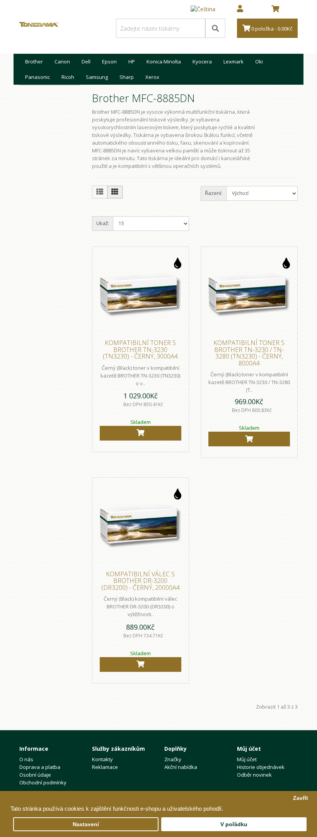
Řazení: (213, 193)
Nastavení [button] (86, 824)
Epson (109, 61)
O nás (26, 759)
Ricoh (67, 76)
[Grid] (115, 192)
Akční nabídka (180, 767)
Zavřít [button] (300, 798)
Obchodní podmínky (42, 782)
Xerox (152, 76)
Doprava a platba (39, 767)
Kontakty (102, 759)
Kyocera (202, 61)
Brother (34, 61)
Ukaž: (102, 223)
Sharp (126, 76)
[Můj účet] (240, 9)
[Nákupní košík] (275, 9)
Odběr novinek (254, 774)
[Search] (215, 28)
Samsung (97, 76)
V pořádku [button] (233, 824)
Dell (86, 61)
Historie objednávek (261, 767)
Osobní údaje (35, 774)
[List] (99, 192)
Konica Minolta (164, 61)
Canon (62, 61)
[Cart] (140, 433)
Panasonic (37, 76)
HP (131, 61)
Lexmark (233, 61)
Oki (259, 61)
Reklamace (105, 767)
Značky (172, 759)
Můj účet (247, 759)
